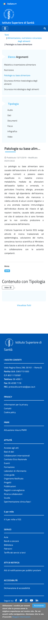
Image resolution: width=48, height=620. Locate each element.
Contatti (7, 408)
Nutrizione (9, 70)
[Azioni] (4, 3)
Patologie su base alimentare (17, 75)
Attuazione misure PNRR (15, 430)
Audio (10, 110)
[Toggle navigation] (5, 28)
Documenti (12, 120)
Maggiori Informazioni (21, 617)
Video (9, 136)
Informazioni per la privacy (16, 404)
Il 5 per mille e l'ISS (12, 519)
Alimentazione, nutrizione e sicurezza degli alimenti (24, 39)
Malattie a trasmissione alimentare (20, 64)
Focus (10, 126)
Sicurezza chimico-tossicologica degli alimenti (20, 82)
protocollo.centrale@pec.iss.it (22, 386)
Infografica (12, 131)
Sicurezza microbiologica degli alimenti (21, 89)
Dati (9, 115)
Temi (7, 34)
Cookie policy (10, 412)
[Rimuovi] (10, 287)
